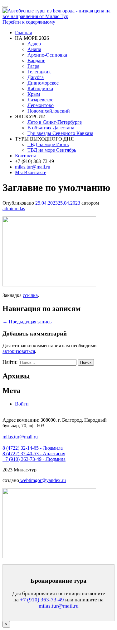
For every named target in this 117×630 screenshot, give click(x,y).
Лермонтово (40, 105)
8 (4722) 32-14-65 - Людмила (32, 448)
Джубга (35, 77)
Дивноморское (43, 83)
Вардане (36, 60)
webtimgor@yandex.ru (42, 480)
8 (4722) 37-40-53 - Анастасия (33, 453)
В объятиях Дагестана (50, 127)
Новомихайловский (48, 110)
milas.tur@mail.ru (32, 166)
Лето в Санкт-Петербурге (54, 122)
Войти (22, 403)
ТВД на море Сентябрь (51, 150)
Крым (33, 94)
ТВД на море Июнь (48, 144)
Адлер (34, 43)
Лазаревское (40, 99)
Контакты (25, 155)
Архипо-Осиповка (47, 55)
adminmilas (13, 208)
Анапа (34, 49)
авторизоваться (18, 351)
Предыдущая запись (26, 321)
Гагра (33, 66)
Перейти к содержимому (28, 22)
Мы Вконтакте (30, 172)
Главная (23, 32)
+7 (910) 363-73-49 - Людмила (34, 459)
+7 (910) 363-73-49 (42, 600)
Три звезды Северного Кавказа (60, 133)
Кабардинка (40, 88)
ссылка (30, 295)
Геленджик (39, 71)
